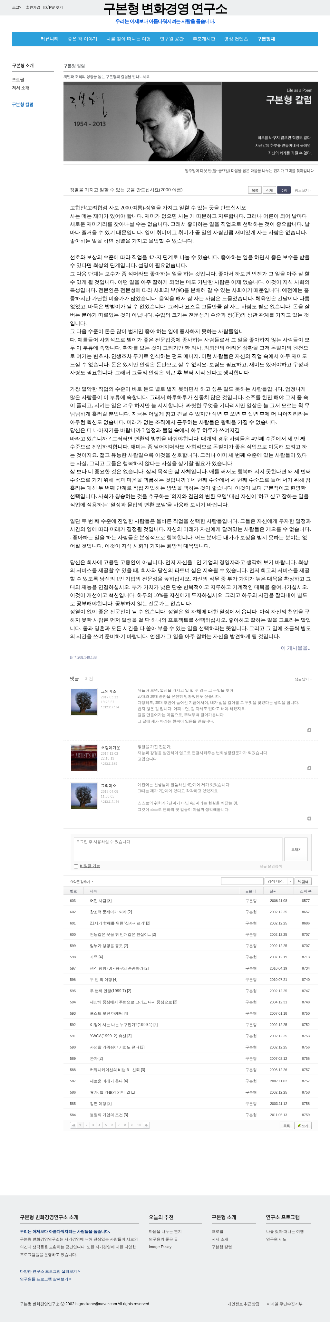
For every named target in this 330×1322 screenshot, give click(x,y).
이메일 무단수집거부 (285, 1304)
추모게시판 (204, 38)
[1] (133, 1092)
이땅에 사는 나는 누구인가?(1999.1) (121, 1024)
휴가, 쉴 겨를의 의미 (108, 1092)
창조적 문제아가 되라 (109, 912)
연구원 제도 (276, 1239)
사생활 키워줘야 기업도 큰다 (115, 1047)
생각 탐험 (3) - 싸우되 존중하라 (117, 968)
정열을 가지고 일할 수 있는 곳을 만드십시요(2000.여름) (126, 189)
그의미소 (108, 691)
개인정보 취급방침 (243, 1304)
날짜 (273, 891)
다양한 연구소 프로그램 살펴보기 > (50, 1271)
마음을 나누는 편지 (165, 1231)
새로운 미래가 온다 (107, 1081)
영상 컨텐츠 (236, 38)
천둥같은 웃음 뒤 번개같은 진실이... (121, 934)
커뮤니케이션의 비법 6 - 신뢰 (115, 1070)
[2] (130, 912)
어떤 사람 (98, 900)
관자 (94, 1058)
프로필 (217, 1231)
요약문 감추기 (80, 882)
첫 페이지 (73, 1125)
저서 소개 (220, 1239)
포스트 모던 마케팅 (107, 1013)
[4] (101, 957)
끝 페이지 (146, 1125)
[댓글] (309, 731)
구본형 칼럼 (222, 1247)
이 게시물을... (296, 648)
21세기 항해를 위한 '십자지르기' (118, 923)
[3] (109, 900)
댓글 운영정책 (271, 866)
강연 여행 (98, 1103)
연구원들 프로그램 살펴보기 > (46, 1279)
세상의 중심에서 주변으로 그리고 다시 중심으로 (131, 1002)
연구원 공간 (172, 38)
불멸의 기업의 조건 (107, 1115)
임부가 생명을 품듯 (107, 946)
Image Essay (160, 1247)
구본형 (251, 900)
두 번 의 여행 (101, 979)
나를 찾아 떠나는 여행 (128, 38)
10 (139, 1125)
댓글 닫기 (301, 679)
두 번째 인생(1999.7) (108, 991)
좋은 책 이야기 (82, 38)
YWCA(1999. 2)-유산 (108, 1036)
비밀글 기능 (90, 866)
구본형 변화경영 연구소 (165, 8)
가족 (94, 957)
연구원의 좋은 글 (163, 1239)
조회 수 (306, 891)
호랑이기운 (110, 747)
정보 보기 (301, 190)
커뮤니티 (50, 38)
